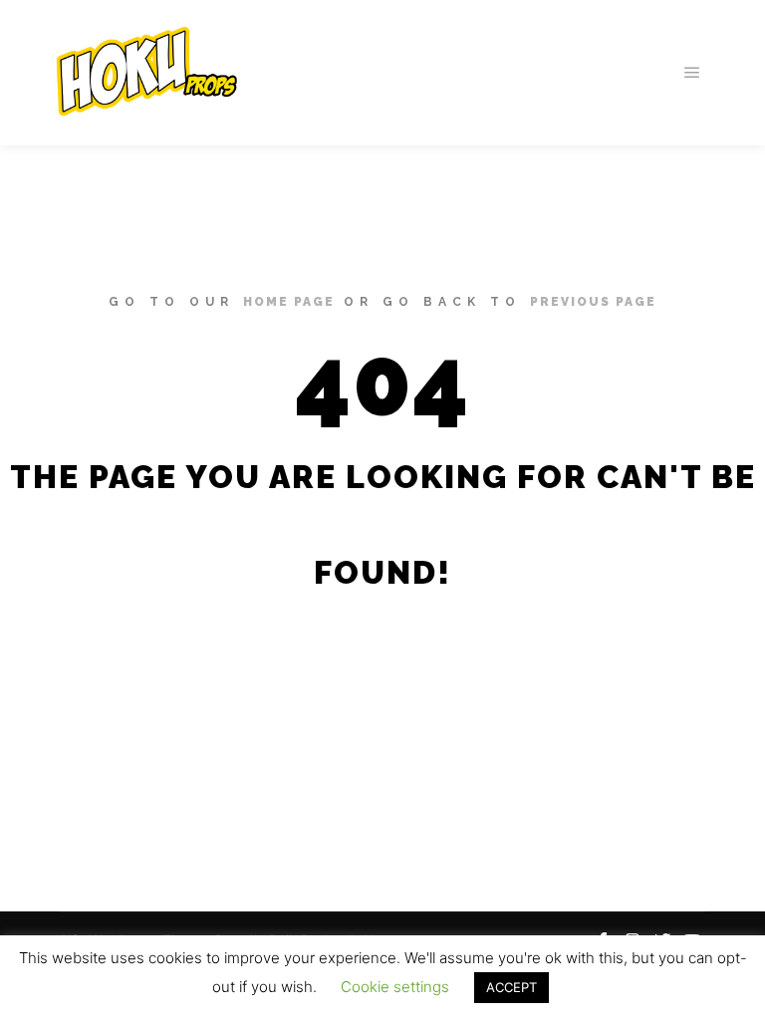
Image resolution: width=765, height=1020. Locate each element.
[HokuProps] (139, 72)
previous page (593, 302)
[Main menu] (692, 73)
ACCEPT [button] (511, 987)
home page (289, 302)
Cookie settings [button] (395, 986)
